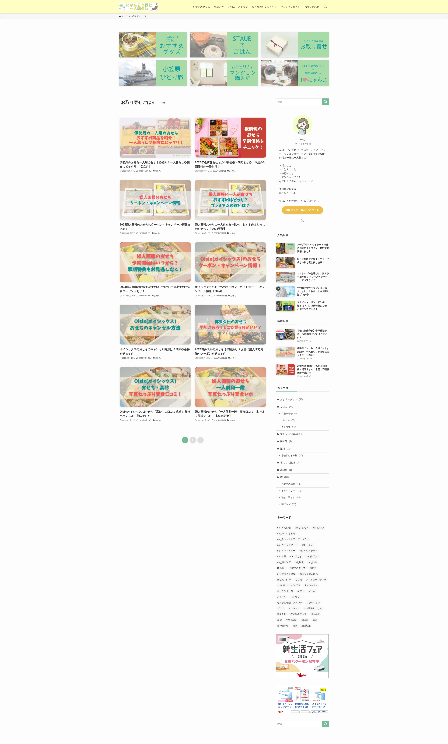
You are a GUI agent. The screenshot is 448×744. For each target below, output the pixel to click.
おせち (289, 420)
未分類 (286, 469)
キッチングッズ (285, 591)
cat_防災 (299, 562)
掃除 (315, 620)
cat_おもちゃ (301, 527)
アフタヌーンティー (316, 579)
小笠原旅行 (291, 620)
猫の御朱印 (283, 625)
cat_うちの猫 (284, 527)
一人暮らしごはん (313, 608)
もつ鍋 (298, 579)
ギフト (300, 591)
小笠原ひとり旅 (292, 455)
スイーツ (281, 597)
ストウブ (288, 427)
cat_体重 (281, 556)
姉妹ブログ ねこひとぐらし (302, 209)
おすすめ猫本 (290, 484)
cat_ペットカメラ (286, 550)
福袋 (295, 625)
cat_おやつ (318, 527)
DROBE (281, 568)
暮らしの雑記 (290, 462)
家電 (279, 620)
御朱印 (286, 441)
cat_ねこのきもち (286, 533)
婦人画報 (315, 614)
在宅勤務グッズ (298, 614)
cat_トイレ (307, 545)
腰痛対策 (306, 625)
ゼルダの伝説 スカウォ (289, 602)
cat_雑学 (312, 562)
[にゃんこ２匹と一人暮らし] (138, 7)
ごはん (286, 406)
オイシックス (311, 585)
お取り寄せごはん (309, 573)
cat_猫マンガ (284, 562)
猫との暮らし (290, 497)
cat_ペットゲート (308, 550)
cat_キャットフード (287, 545)
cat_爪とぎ (296, 556)
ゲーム (311, 591)
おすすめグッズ (291, 399)
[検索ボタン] (325, 6)
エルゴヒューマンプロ (288, 585)
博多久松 (281, 614)
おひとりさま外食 (286, 573)
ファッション (313, 602)
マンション (294, 608)
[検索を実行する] (325, 101)
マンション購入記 (292, 434)
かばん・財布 (284, 579)
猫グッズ (288, 504)
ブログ (280, 608)
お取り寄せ (289, 413)
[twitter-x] (302, 220)
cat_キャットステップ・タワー (293, 539)
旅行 (285, 448)
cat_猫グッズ (312, 556)
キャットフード (291, 490)
